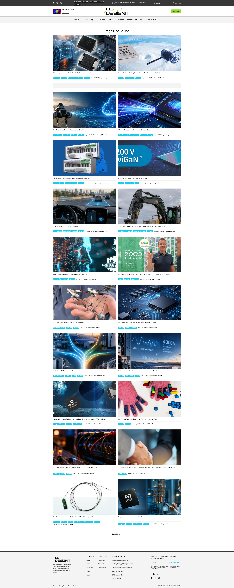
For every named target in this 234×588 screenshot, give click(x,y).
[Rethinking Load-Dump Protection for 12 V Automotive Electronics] (84, 53)
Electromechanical (58, 375)
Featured (85, 1)
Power (62, 183)
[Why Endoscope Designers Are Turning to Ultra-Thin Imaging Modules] (84, 497)
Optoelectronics (88, 522)
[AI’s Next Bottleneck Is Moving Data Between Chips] (149, 110)
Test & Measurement (71, 183)
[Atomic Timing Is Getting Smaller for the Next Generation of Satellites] (149, 53)
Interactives (102, 567)
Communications (133, 135)
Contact (88, 571)
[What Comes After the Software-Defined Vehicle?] (84, 206)
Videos (88, 575)
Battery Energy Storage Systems (123, 564)
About (88, 560)
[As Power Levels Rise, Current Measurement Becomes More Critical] (149, 351)
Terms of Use (154, 568)
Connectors (122, 231)
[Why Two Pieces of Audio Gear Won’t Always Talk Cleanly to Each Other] (84, 447)
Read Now (157, 3)
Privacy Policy (173, 567)
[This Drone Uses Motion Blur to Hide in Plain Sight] (84, 302)
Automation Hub (117, 571)
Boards (121, 279)
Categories (102, 556)
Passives (101, 1)
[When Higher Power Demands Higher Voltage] (149, 158)
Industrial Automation (139, 231)
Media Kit (89, 564)
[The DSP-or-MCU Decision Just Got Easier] (84, 351)
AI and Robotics (57, 135)
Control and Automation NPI (122, 567)
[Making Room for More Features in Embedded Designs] (84, 254)
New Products (93, 1)
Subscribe (89, 567)
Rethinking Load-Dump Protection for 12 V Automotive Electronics (129, 3)
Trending (76, 4)
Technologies (102, 564)
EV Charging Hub (117, 575)
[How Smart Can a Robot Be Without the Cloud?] (84, 110)
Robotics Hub (116, 579)
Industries (101, 560)
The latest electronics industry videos (68, 10)
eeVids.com (65, 13)
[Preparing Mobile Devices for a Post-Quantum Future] (149, 497)
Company (90, 556)
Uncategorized (123, 473)
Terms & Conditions (73, 586)
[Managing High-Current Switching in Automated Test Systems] (84, 158)
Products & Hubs (119, 556)
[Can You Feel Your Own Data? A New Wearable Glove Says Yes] (149, 399)
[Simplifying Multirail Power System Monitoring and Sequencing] (149, 302)
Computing (66, 135)
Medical (70, 522)
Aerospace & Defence (59, 327)
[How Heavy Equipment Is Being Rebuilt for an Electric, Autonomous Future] (149, 206)
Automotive (77, 1)
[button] (177, 3)
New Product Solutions (120, 560)
